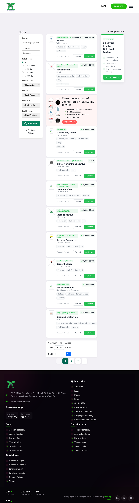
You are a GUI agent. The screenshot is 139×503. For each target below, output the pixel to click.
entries (68, 347)
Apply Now (89, 56)
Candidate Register (17, 465)
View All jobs (15, 442)
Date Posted (27, 59)
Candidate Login (16, 460)
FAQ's (76, 391)
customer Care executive (64, 190)
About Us (78, 386)
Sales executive (64, 214)
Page (50, 354)
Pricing (77, 395)
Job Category (27, 81)
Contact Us (79, 403)
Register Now (69, 122)
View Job (78, 56)
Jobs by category (17, 430)
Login (104, 6)
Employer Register (17, 473)
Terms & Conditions (83, 411)
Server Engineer (64, 264)
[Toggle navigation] (130, 6)
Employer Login (16, 469)
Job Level (26, 101)
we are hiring (60, 42)
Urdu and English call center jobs (67, 318)
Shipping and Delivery (83, 415)
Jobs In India (15, 446)
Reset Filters (32, 132)
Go (68, 354)
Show (50, 347)
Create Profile (112, 77)
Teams (12, 481)
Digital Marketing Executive (70, 164)
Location (26, 48)
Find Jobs (32, 123)
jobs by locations (17, 434)
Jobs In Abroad (16, 450)
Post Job (118, 6)
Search (25, 38)
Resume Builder (16, 477)
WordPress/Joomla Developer (66, 134)
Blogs (76, 399)
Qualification (27, 111)
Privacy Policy (80, 407)
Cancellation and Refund (85, 419)
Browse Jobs (15, 438)
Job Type (26, 91)
